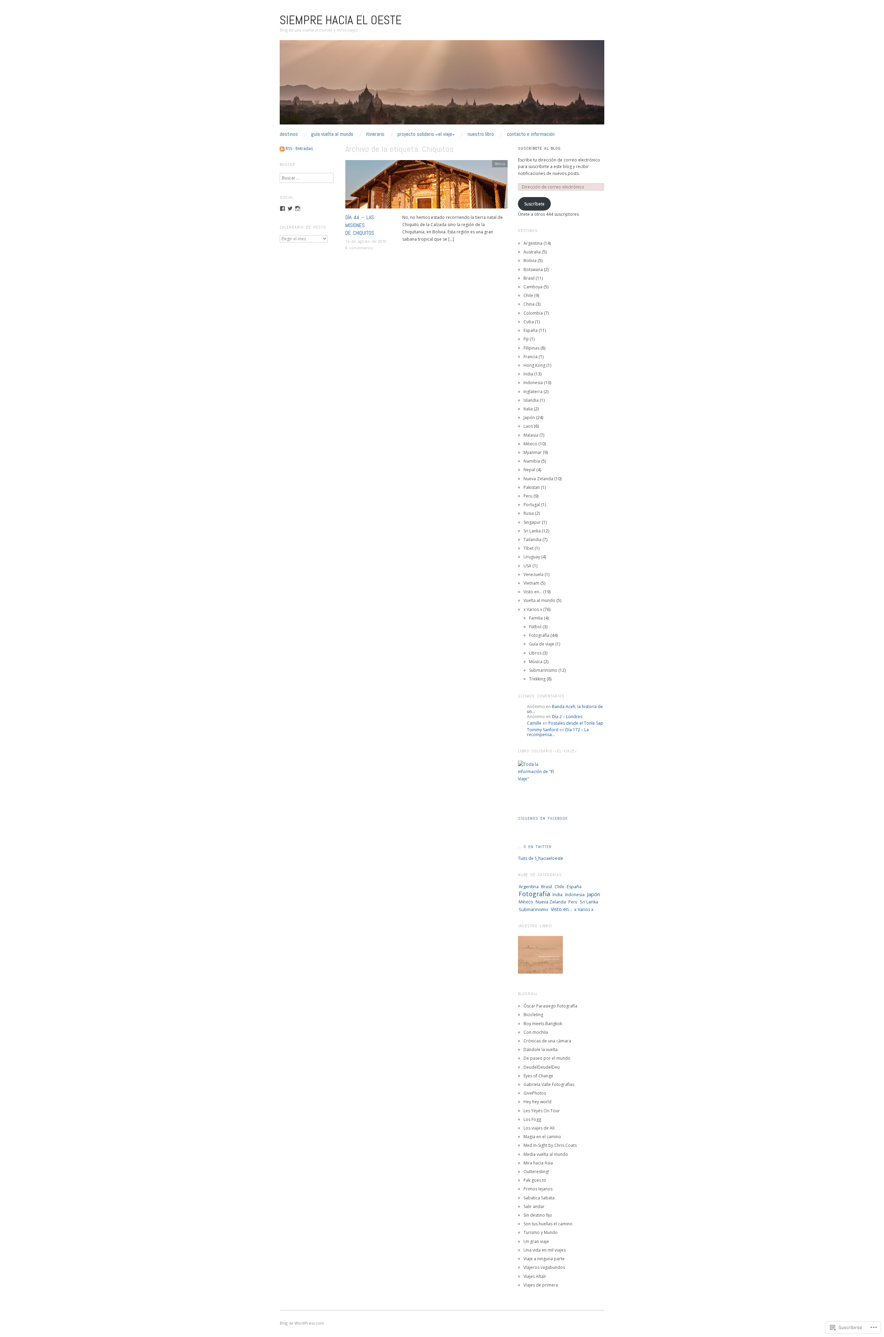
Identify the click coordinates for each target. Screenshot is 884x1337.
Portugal (531, 505)
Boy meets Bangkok (542, 1024)
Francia (530, 357)
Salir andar (534, 1206)
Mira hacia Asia (538, 1163)
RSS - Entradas (299, 148)
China (529, 304)
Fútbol (535, 627)
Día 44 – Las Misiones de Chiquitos (359, 225)
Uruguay (531, 557)
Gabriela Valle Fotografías (548, 1084)
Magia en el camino (542, 1137)
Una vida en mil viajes (544, 1250)
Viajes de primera (540, 1285)
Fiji (526, 339)
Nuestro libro (481, 134)
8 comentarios (359, 247)
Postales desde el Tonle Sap (575, 723)
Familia (536, 618)
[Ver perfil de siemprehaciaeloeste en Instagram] (297, 208)
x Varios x (532, 609)
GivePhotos (534, 1093)
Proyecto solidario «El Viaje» (426, 134)
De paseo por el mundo (546, 1058)
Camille (534, 723)
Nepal (529, 470)
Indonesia (533, 383)
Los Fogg (532, 1119)
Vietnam (531, 583)
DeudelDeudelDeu (541, 1067)
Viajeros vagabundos (544, 1267)
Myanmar (532, 452)
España (530, 330)
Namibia (531, 461)
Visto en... (561, 909)
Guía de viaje (541, 644)
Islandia (531, 400)
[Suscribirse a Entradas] (282, 148)
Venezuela (533, 574)
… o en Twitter (535, 846)
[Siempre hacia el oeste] (442, 85)
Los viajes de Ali (539, 1128)
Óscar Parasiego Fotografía (550, 1006)
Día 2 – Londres (567, 716)
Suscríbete (534, 204)
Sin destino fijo (537, 1215)
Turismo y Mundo (540, 1232)
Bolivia (500, 163)
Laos (528, 426)
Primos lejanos (537, 1189)
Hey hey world (537, 1102)
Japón (529, 417)
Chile (528, 295)
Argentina (532, 243)
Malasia (530, 435)
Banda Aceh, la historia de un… (565, 709)
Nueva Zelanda (538, 479)
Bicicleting (533, 1015)
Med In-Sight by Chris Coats (550, 1145)
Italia (528, 409)
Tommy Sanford (542, 730)
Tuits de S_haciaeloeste (540, 858)
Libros (535, 653)
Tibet (528, 548)
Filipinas (531, 348)
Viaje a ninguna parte (544, 1259)
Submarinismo (543, 670)
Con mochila (535, 1032)
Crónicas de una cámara (547, 1041)
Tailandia (532, 539)
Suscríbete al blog (539, 148)
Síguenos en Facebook (543, 818)
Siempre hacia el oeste (341, 20)
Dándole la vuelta (540, 1049)
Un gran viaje (536, 1241)
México (530, 444)
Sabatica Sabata (539, 1198)
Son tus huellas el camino (548, 1224)
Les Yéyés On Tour (541, 1111)
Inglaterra (532, 391)
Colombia (533, 313)
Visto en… (532, 592)
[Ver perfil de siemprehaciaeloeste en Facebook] (282, 208)
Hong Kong (534, 365)
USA (527, 566)
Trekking (537, 679)
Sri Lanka (532, 531)
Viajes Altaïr (534, 1276)
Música (535, 662)
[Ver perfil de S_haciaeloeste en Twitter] (290, 208)
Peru (527, 496)
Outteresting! (536, 1171)
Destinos (289, 134)
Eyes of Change (538, 1076)
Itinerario (375, 134)
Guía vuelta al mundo (332, 134)
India (528, 374)
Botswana (533, 269)
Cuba (528, 322)
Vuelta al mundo (539, 600)
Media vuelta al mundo (545, 1154)
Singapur (532, 522)
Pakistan (531, 487)
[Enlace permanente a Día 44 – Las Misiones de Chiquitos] (426, 186)
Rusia (528, 513)
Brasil (529, 278)
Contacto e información (531, 134)
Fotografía (539, 635)
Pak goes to (534, 1180)
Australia (532, 252)
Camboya (532, 287)
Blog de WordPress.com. (302, 1323)
